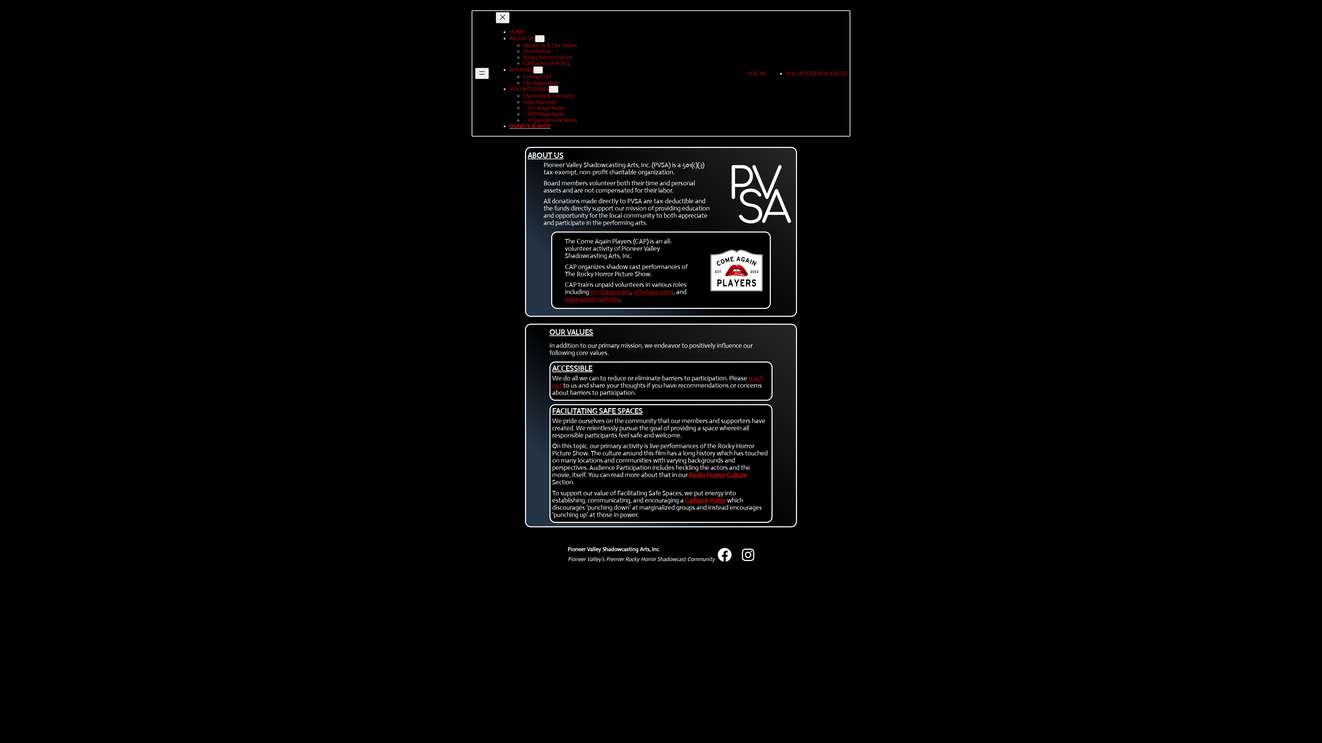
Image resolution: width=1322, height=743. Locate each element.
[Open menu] (482, 73)
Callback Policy (705, 500)
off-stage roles (653, 292)
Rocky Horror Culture (718, 475)
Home (517, 31)
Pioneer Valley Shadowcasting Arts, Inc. (614, 549)
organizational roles (592, 299)
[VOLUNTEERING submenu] (553, 89)
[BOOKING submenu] (538, 70)
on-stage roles (610, 292)
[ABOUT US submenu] (540, 38)
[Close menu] (503, 17)
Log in (756, 73)
